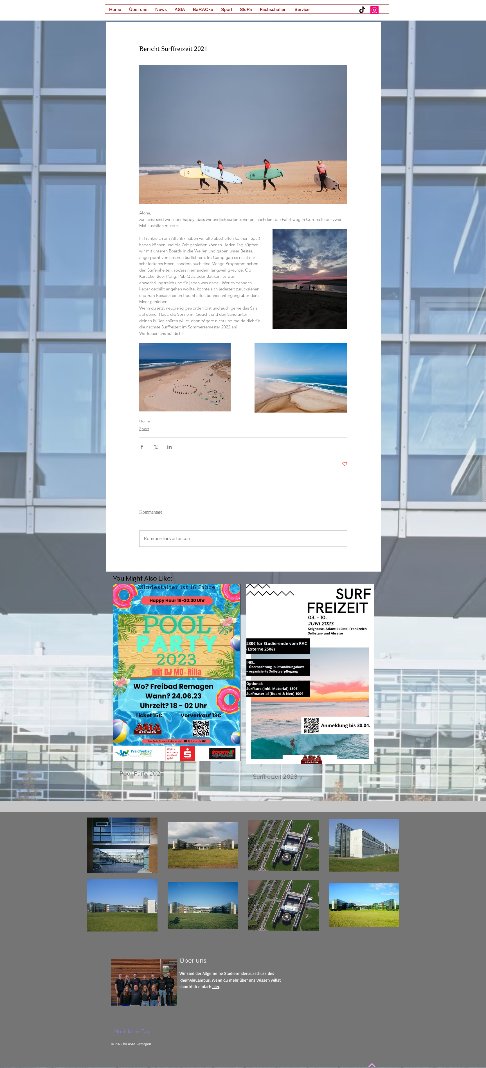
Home (144, 421)
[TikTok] (362, 10)
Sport (144, 428)
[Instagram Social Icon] (374, 10)
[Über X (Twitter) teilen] (155, 446)
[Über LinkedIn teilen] (169, 446)
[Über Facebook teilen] (142, 446)
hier (215, 986)
